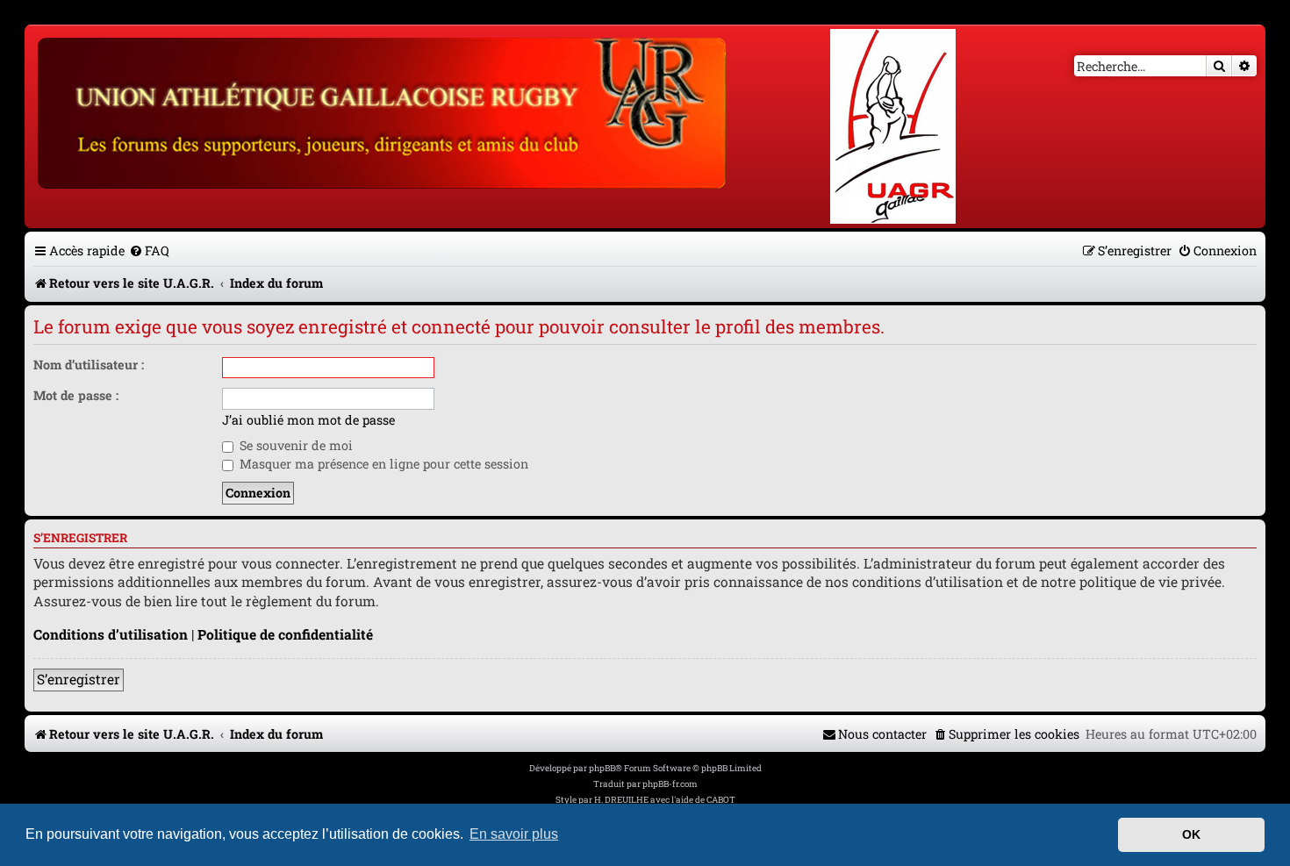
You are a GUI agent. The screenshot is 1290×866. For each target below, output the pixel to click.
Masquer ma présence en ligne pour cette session (382, 463)
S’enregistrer (78, 679)
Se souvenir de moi (294, 445)
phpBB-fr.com (670, 784)
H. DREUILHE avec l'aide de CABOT (664, 799)
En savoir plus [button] (513, 834)
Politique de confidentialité (285, 634)
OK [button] (1191, 834)
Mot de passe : (75, 395)
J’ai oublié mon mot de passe (308, 420)
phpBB (602, 768)
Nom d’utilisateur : (88, 364)
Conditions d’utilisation (110, 634)
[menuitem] (149, 250)
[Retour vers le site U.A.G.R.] (383, 110)
